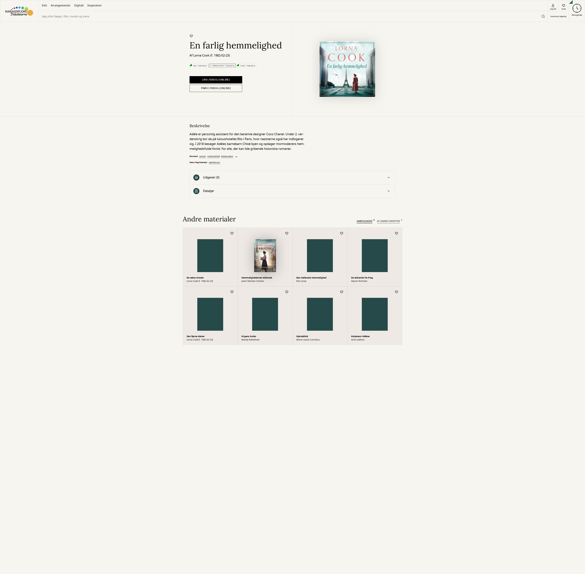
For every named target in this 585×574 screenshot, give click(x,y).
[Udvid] (236, 157)
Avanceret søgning (558, 16)
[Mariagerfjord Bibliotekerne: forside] (19, 11)
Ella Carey (301, 281)
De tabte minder (195, 277)
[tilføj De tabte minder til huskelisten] (232, 233)
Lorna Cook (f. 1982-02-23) (211, 55)
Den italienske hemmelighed (311, 277)
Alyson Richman (359, 281)
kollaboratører (227, 156)
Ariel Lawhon (357, 340)
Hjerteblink (302, 336)
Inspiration (94, 5)
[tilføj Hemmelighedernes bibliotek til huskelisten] (287, 233)
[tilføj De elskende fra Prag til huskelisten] (396, 233)
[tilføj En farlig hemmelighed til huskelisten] (191, 36)
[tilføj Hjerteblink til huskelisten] (342, 292)
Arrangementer (61, 5)
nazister (202, 156)
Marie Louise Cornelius (308, 340)
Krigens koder (248, 336)
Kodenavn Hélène (360, 336)
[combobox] (293, 16)
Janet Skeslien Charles (252, 281)
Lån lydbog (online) (216, 80)
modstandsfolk (213, 156)
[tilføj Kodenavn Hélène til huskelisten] (396, 292)
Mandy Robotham (250, 340)
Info (44, 5)
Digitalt (79, 5)
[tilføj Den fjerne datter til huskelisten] (232, 292)
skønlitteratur (214, 162)
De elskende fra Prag (362, 277)
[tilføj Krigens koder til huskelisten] (287, 292)
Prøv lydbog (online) (216, 88)
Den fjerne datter (196, 336)
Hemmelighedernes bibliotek (256, 277)
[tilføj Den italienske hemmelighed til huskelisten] (342, 233)
